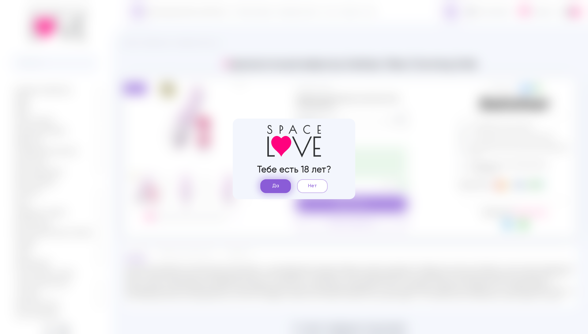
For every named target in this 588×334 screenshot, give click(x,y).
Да (275, 186)
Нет (312, 186)
